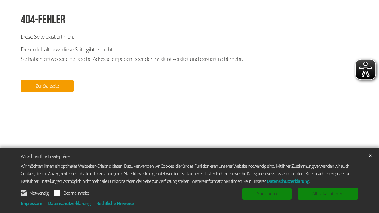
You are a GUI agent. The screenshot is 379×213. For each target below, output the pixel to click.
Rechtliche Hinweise (115, 203)
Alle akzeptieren (327, 193)
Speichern (267, 193)
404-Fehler (43, 19)
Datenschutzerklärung (288, 181)
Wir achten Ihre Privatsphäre (45, 156)
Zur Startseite (47, 86)
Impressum (31, 203)
